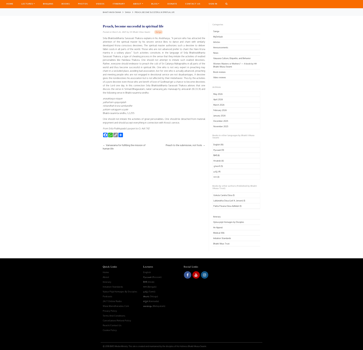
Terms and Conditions (114, 316)
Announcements (220, 47)
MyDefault (218, 36)
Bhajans (48, 3)
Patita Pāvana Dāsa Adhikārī (226, 206)
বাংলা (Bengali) (150, 287)
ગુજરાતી (216, 166)
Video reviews (219, 77)
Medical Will (218, 233)
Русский (217, 150)
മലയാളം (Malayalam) (154, 306)
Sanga (216, 31)
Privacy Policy (110, 311)
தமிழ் (215, 171)
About (137, 3)
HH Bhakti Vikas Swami (140, 32)
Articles (216, 42)
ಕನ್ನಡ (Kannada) (151, 301)
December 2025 (220, 121)
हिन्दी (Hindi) (148, 282)
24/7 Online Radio (112, 301)
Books (66, 3)
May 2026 (218, 94)
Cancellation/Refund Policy (117, 320)
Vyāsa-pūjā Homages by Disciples (228, 222)
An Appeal (218, 227)
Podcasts (107, 296)
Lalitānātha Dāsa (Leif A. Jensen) (228, 200)
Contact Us (192, 3)
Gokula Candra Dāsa (222, 195)
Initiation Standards (222, 238)
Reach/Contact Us (112, 325)
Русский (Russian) (152, 277)
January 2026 (219, 115)
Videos (100, 3)
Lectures (27, 3)
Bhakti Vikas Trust (221, 243)
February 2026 (220, 110)
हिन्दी (215, 155)
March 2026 (218, 105)
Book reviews (219, 72)
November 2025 (220, 126)
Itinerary (119, 3)
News (215, 53)
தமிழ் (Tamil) (149, 291)
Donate (172, 3)
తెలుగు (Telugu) (150, 296)
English (216, 144)
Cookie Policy (110, 330)
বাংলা (215, 177)
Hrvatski (217, 161)
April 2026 (218, 99)
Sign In (213, 3)
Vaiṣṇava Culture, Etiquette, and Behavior (232, 58)
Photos (83, 3)
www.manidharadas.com (116, 306)
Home (9, 3)
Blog (154, 3)
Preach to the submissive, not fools (185, 145)
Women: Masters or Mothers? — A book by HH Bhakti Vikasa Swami (235, 65)
